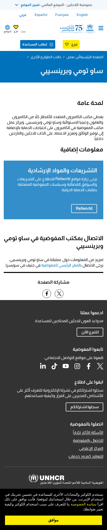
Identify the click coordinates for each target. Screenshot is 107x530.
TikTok (54, 366)
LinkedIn (43, 366)
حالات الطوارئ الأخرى (46, 57)
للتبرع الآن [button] (90, 332)
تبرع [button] (16, 31)
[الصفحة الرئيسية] (78, 29)
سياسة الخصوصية (84, 504)
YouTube (65, 366)
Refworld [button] (81, 208)
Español (41, 15)
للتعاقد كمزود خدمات (85, 456)
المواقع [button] (7, 31)
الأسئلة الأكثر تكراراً (88, 432)
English (82, 15)
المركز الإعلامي (91, 448)
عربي (23, 15)
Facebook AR (88, 366)
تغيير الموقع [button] (30, 5)
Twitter (100, 366)
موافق (53, 520)
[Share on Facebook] (46, 293)
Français (62, 15)
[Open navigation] (101, 28)
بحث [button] (23, 31)
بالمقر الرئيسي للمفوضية (61, 265)
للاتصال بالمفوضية (88, 440)
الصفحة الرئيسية (91, 57)
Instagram (77, 366)
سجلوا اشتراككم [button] (84, 407)
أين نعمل (73, 57)
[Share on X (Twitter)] (59, 293)
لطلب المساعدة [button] (34, 44)
